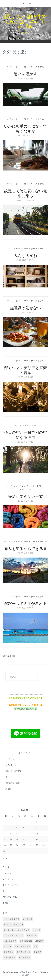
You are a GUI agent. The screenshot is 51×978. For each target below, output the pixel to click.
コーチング (28, 919)
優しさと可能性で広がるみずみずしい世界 (25, 21)
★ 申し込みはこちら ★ (25, 708)
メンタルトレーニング (14, 935)
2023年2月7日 (25, 442)
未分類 (8, 789)
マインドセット (15, 67)
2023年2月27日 (25, 135)
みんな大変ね (25, 255)
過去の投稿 (9, 656)
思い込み (8, 946)
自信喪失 (38, 952)
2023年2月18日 (25, 260)
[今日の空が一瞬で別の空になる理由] (25, 472)
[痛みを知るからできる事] (25, 582)
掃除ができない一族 (25, 496)
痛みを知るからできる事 (25, 548)
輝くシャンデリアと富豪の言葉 (25, 370)
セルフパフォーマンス (14, 924)
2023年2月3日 (25, 553)
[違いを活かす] (25, 105)
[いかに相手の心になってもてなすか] (25, 169)
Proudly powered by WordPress (17, 972)
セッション (12, 486)
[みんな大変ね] (25, 286)
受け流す (39, 941)
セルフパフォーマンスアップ (17, 930)
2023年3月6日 (25, 78)
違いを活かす (25, 73)
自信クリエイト (24, 952)
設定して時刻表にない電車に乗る (25, 193)
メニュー (27, 3)
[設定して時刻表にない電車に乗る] (25, 234)
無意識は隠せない (25, 307)
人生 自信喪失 (10, 941)
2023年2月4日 (25, 501)
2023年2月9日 (25, 377)
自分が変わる (10, 957)
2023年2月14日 (25, 312)
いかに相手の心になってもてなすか (25, 128)
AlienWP (25, 975)
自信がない (9, 952)
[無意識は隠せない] (25, 346)
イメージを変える (12, 919)
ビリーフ (37, 930)
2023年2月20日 (25, 200)
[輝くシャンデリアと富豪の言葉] (25, 411)
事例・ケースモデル (34, 67)
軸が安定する (25, 957)
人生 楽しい (32, 935)
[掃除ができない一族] (25, 527)
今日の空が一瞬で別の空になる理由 (25, 435)
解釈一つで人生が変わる (25, 603)
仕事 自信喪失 (26, 941)
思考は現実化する (23, 946)
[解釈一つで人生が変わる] (25, 642)
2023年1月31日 (25, 608)
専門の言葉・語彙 (12, 783)
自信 (36, 946)
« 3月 (5, 858)
